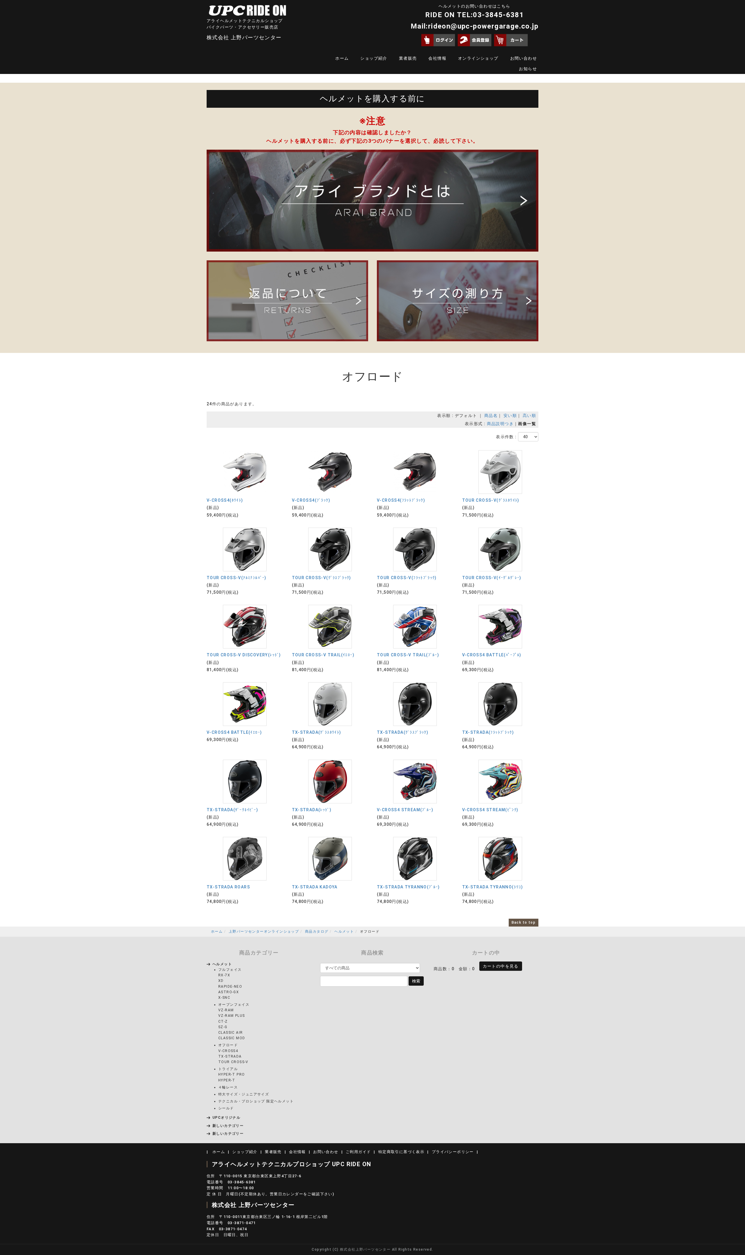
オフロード (228, 1045)
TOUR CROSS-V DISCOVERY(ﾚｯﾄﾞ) (244, 655)
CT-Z (223, 1021)
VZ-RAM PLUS (231, 1016)
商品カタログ (316, 931)
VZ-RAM (226, 1010)
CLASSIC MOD (231, 1038)
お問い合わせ (523, 58)
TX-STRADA (230, 1056)
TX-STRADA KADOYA (315, 887)
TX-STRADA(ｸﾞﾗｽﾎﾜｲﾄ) (316, 732)
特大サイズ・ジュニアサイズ (243, 1094)
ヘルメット (344, 931)
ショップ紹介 (373, 58)
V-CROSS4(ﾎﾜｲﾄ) (225, 500)
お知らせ (528, 68)
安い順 (510, 415)
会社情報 (437, 58)
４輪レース (228, 1087)
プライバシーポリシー (453, 1152)
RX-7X (224, 975)
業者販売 (408, 58)
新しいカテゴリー (228, 1126)
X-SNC (224, 998)
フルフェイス (230, 970)
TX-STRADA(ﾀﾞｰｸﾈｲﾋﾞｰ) (232, 809)
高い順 (529, 415)
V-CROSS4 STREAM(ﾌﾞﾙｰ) (405, 809)
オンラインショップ (478, 58)
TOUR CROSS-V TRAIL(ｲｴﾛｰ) (323, 655)
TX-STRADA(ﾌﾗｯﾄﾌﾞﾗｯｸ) (488, 732)
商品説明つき (500, 423)
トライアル (228, 1069)
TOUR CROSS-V (233, 1062)
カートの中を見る (501, 966)
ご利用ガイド (358, 1152)
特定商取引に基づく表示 (401, 1152)
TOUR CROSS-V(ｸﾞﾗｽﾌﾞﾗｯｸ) (321, 577)
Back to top (523, 922)
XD (221, 981)
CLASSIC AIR (230, 1032)
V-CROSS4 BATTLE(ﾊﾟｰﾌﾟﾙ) (492, 655)
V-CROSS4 (228, 1051)
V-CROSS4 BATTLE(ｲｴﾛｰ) (234, 732)
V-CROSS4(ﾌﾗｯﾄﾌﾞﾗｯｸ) (401, 500)
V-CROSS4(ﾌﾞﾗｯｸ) (311, 500)
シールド (226, 1108)
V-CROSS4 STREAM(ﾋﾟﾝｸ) (490, 809)
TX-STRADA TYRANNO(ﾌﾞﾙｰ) (408, 887)
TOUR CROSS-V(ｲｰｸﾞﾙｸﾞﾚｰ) (492, 577)
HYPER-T (226, 1080)
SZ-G (223, 1027)
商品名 (491, 415)
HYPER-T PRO (231, 1074)
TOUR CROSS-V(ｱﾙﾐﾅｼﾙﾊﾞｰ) (237, 577)
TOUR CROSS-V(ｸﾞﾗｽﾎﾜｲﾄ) (490, 500)
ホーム (342, 58)
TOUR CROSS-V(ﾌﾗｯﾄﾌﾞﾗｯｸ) (407, 577)
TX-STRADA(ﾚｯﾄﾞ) (312, 809)
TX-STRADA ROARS (228, 887)
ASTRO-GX (228, 992)
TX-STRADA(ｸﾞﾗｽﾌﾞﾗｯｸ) (402, 732)
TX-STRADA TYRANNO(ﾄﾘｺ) (492, 887)
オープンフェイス (233, 1005)
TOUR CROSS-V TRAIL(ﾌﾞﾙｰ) (408, 655)
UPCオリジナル (226, 1118)
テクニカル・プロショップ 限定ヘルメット (256, 1101)
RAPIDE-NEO (230, 986)
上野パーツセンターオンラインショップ (264, 931)
